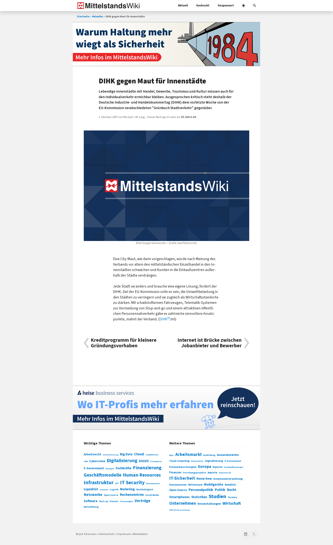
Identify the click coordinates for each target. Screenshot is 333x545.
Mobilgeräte (213, 484)
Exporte (218, 467)
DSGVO (144, 461)
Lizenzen (104, 489)
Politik (220, 489)
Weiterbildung (91, 507)
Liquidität (91, 489)
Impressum (124, 534)
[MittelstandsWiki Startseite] (108, 5)
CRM (86, 461)
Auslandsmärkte (228, 455)
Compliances (152, 454)
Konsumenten (153, 483)
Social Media (152, 495)
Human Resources (142, 475)
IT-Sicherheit (182, 478)
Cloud (139, 454)
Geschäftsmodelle (102, 475)
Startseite (83, 16)
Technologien (126, 501)
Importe (212, 472)
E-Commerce (156, 461)
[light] (243, 5)
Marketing (127, 489)
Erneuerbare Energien (183, 467)
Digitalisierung (122, 460)
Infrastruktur (99, 482)
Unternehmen (182, 503)
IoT (117, 483)
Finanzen (175, 472)
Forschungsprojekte (194, 472)
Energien (110, 468)
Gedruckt (202, 5)
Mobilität (230, 485)
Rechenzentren (132, 494)
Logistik (114, 489)
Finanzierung (147, 467)
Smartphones (179, 497)
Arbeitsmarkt (188, 454)
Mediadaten (140, 534)
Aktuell (183, 5)
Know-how (204, 478)
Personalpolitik (201, 489)
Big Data (126, 454)
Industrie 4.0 (225, 472)
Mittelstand (195, 485)
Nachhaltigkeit (144, 489)
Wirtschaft (232, 503)
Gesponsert (226, 5)
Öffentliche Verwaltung (179, 510)
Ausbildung (209, 455)
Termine (232, 497)
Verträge (142, 501)
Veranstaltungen (209, 504)
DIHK (163, 319)
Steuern (113, 501)
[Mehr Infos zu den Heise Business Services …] (166, 408)
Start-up (103, 501)
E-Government (94, 468)
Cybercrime (97, 461)
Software (90, 501)
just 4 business (88, 534)
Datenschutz (197, 461)
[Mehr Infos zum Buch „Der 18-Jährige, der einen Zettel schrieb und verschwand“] (166, 44)
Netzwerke (93, 494)
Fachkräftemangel (233, 467)
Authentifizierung (110, 454)
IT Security (132, 482)
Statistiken (199, 497)
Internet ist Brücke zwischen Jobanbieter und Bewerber (210, 343)
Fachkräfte (123, 468)
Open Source (111, 495)
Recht (231, 489)
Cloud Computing (179, 461)
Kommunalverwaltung (228, 479)
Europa (204, 466)
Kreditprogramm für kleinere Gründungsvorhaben (123, 343)
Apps (171, 455)
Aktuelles (97, 16)
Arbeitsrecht (92, 454)
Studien (217, 496)
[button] (254, 5)
